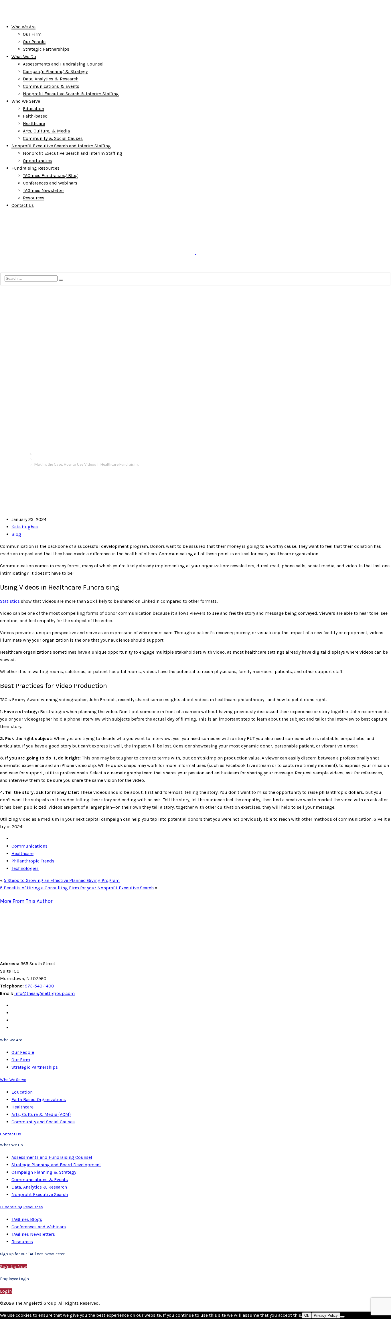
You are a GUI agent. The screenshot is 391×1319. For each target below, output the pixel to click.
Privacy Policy (326, 1315)
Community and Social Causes (43, 1121)
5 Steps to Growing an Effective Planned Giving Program (62, 880)
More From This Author (26, 901)
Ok (306, 1315)
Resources (22, 1241)
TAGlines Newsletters (33, 1234)
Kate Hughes (24, 526)
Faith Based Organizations (38, 1099)
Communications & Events (39, 1179)
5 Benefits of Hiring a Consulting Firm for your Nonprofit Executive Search (77, 887)
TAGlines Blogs (26, 1219)
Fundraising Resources (23, 267)
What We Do (44, 227)
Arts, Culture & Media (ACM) (41, 1114)
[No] (342, 1317)
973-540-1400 (39, 986)
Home (39, 454)
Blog (38, 459)
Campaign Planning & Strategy (43, 1172)
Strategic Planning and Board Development (56, 1164)
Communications (29, 846)
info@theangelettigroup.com (44, 993)
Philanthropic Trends (32, 861)
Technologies (25, 868)
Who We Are (13, 227)
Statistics (10, 601)
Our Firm (20, 1059)
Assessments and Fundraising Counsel (51, 1157)
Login (6, 1291)
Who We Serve (78, 227)
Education (22, 1092)
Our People (22, 1052)
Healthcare (22, 853)
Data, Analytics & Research (39, 1187)
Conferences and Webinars (38, 1226)
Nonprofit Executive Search (39, 1194)
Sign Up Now (13, 1266)
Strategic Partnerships (34, 1067)
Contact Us (64, 267)
